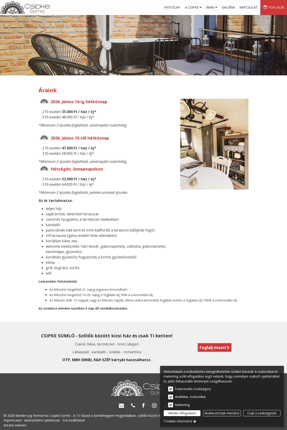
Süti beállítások (73, 420)
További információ (177, 421)
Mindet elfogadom (182, 413)
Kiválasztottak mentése (221, 413)
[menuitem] (25, 7)
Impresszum (13, 420)
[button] (193, 7)
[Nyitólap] (25, 7)
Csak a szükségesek (261, 413)
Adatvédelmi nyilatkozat (42, 420)
